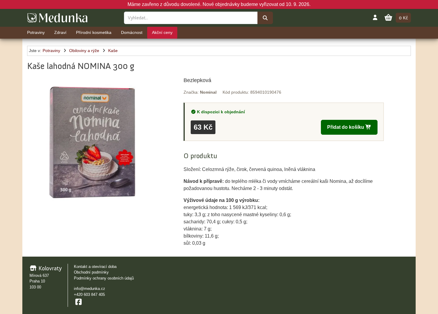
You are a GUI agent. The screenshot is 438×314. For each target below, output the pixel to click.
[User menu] (375, 17)
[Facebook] (78, 302)
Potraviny (51, 50)
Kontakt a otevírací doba (95, 266)
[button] (92, 141)
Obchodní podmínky (91, 272)
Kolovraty (49, 268)
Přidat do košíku (346, 127)
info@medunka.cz (89, 288)
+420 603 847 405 (89, 294)
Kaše (113, 50)
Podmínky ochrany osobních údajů (104, 278)
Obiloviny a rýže (84, 50)
